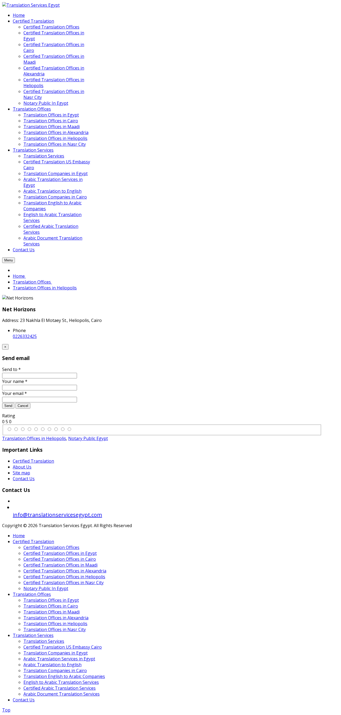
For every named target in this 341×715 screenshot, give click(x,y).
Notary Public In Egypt (45, 588)
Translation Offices (32, 594)
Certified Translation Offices (51, 547)
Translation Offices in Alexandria (55, 618)
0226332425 (25, 336)
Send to (11, 369)
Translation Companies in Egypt (55, 653)
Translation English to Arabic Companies (64, 676)
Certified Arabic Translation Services (59, 688)
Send (8, 406)
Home (19, 536)
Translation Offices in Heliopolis (34, 438)
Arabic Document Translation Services (61, 694)
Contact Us (24, 479)
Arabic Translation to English (52, 665)
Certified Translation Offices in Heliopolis (64, 577)
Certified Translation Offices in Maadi (60, 565)
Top (6, 710)
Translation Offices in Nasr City (54, 629)
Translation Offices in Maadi (51, 612)
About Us (22, 467)
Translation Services (33, 635)
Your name (14, 381)
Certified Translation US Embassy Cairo (62, 647)
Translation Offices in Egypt (51, 600)
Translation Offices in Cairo (50, 606)
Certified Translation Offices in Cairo (59, 559)
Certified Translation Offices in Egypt (60, 553)
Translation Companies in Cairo (55, 670)
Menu (8, 260)
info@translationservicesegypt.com (57, 514)
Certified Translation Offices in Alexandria (64, 571)
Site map (21, 473)
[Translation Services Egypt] (31, 5)
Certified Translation (33, 461)
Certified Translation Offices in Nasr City (63, 582)
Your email (14, 393)
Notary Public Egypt (88, 438)
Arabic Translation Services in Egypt (59, 659)
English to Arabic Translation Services (61, 682)
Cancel (23, 406)
